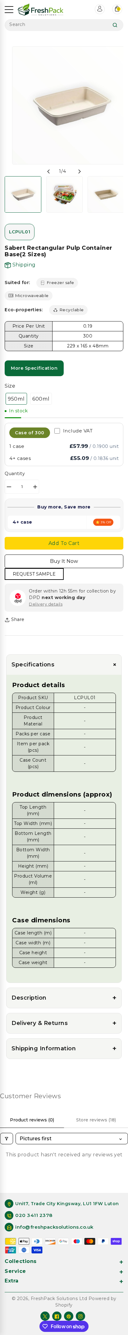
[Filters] (6, 1138)
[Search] (115, 25)
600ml (41, 399)
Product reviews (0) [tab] (32, 1120)
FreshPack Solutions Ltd (59, 1298)
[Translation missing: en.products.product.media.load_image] (23, 194)
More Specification (34, 368)
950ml (16, 399)
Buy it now (64, 561)
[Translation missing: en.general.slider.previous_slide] (48, 171)
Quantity (15, 473)
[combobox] (64, 25)
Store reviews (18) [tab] (96, 1120)
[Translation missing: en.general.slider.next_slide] (79, 171)
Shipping (23, 265)
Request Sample (34, 574)
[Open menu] (9, 9)
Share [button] (18, 619)
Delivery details (45, 604)
